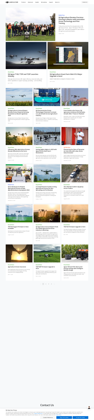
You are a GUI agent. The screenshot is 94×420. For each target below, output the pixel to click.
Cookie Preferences (38, 413)
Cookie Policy (58, 415)
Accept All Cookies (80, 417)
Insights (37, 2)
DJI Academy (44, 2)
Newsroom (30, 2)
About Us (57, 2)
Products (23, 2)
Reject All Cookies (64, 417)
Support (51, 2)
